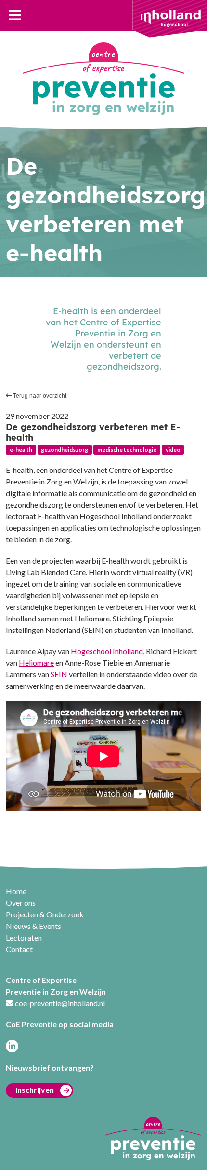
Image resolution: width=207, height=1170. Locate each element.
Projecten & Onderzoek (45, 914)
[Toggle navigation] (15, 15)
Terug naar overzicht (39, 395)
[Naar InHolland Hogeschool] (171, 17)
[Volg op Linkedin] (12, 1046)
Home (16, 891)
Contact (19, 949)
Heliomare (36, 662)
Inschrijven (34, 1089)
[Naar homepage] (103, 78)
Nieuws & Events (33, 925)
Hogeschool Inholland (107, 651)
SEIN (59, 674)
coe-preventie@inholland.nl (60, 1003)
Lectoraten (24, 937)
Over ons (21, 902)
